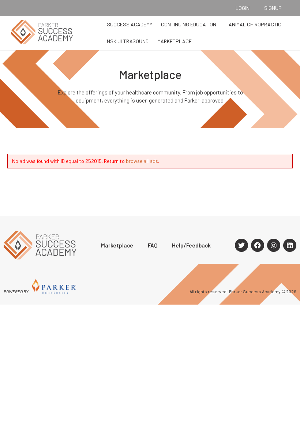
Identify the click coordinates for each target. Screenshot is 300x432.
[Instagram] (273, 245)
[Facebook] (257, 245)
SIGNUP (273, 8)
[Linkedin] (289, 245)
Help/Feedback (191, 245)
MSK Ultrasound (128, 41)
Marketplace (174, 41)
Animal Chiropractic (255, 24)
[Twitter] (241, 245)
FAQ (152, 245)
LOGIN (243, 8)
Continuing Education (188, 24)
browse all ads (142, 161)
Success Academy (129, 24)
